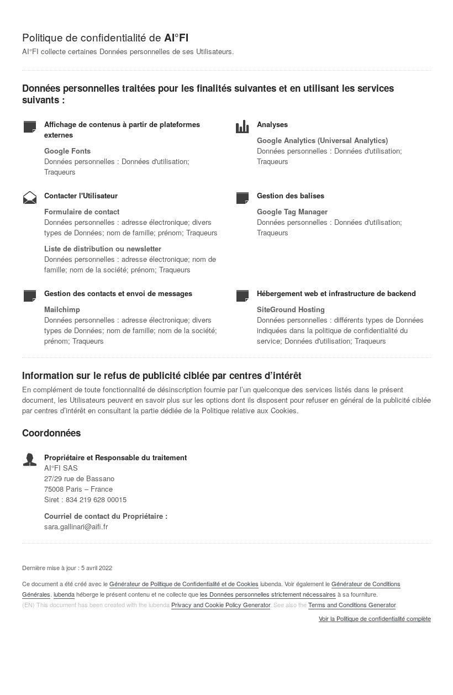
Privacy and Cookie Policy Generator (220, 604)
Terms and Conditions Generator (352, 604)
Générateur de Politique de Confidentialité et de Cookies (184, 583)
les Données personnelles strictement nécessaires (268, 593)
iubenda (64, 593)
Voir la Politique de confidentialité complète (375, 618)
